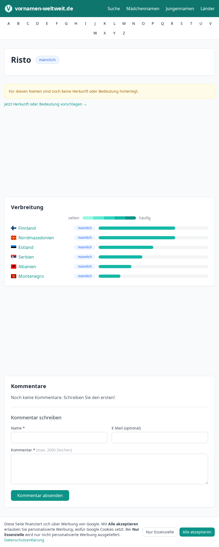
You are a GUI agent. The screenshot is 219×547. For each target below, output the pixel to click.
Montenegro (31, 276)
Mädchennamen (142, 8)
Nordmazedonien (36, 238)
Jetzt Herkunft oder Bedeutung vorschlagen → (45, 104)
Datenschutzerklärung (24, 539)
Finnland (27, 228)
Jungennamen (180, 8)
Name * (18, 428)
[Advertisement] (109, 153)
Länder (208, 8)
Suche (114, 8)
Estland (25, 247)
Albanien (27, 266)
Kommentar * (41, 449)
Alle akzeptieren (197, 531)
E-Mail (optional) (126, 428)
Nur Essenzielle (160, 531)
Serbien (26, 257)
